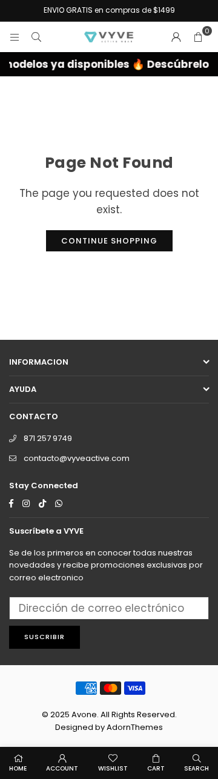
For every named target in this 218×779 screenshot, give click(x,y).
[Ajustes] (176, 37)
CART (156, 768)
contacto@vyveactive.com (77, 458)
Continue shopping (109, 241)
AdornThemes (135, 727)
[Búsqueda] (36, 37)
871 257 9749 (48, 438)
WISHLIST (113, 768)
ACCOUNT (62, 768)
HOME (18, 768)
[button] (198, 37)
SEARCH (196, 768)
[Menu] (14, 37)
